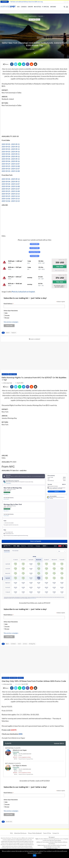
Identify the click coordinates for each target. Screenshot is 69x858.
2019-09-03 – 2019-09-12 (11, 147)
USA (18, 7)
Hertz (53, 848)
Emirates (52, 842)
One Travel (54, 840)
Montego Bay (32, 643)
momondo (50, 838)
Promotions (5, 677)
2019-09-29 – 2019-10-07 (11, 164)
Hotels (38, 7)
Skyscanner (60, 838)
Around (53, 7)
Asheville (20, 677)
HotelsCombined (57, 845)
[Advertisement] (34, 120)
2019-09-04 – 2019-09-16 (11, 161)
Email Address (8, 303)
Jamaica (25, 643)
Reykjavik (14, 332)
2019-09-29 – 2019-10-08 (11, 166)
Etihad (55, 842)
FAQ (11, 833)
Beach (7, 643)
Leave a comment (35, 339)
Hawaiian (60, 842)
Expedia (55, 838)
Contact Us (55, 833)
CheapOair (65, 838)
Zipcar (56, 848)
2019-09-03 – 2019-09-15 (11, 149)
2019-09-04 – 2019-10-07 (11, 184)
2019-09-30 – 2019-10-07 (11, 169)
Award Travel (12, 374)
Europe (30, 7)
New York (31, 19)
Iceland (7, 332)
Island (19, 643)
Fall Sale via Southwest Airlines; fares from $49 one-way (26, 2)
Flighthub (46, 838)
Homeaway (54, 846)
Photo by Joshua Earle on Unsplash (23, 292)
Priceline (41, 838)
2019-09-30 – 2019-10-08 (11, 171)
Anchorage (13, 677)
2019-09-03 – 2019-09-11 (11, 144)
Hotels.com (49, 845)
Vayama (59, 840)
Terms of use (47, 833)
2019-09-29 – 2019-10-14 (11, 196)
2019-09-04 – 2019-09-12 (11, 156)
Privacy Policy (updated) (35, 833)
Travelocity (63, 845)
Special (46, 7)
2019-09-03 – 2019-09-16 (11, 152)
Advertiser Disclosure (20, 833)
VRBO (58, 846)
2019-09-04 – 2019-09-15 (11, 159)
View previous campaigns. (11, 322)
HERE (20, 734)
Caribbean (13, 643)
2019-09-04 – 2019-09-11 (11, 154)
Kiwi (50, 840)
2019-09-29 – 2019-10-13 (11, 194)
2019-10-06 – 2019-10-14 (11, 201)
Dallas (38, 19)
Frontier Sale (9, 821)
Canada (24, 7)
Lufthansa (64, 842)
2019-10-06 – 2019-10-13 (11, 199)
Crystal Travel (46, 840)
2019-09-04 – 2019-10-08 (11, 186)
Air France (43, 842)
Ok (34, 855)
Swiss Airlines (52, 843)
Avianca (48, 842)
